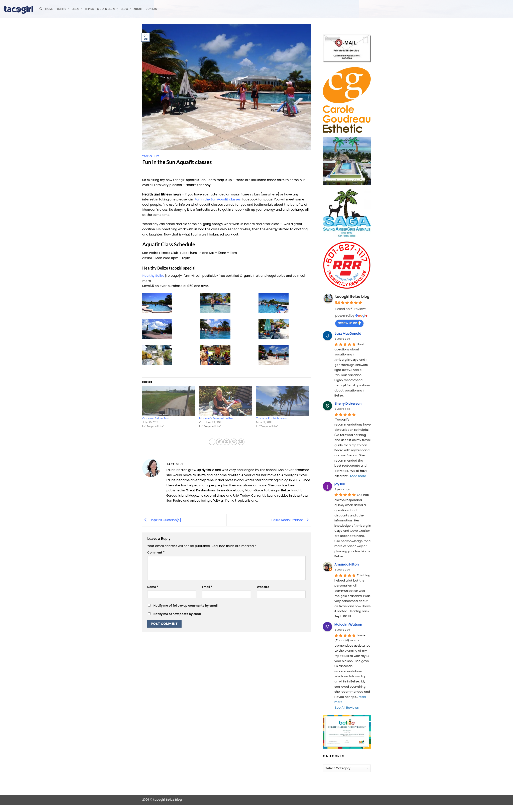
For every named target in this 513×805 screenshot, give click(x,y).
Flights (61, 9)
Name (152, 587)
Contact (152, 9)
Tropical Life (150, 156)
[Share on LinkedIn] (241, 442)
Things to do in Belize (100, 9)
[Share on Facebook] (212, 442)
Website (263, 587)
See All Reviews (347, 707)
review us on (347, 323)
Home (49, 9)
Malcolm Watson (348, 624)
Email (207, 587)
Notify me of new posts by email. (177, 614)
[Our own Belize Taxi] (168, 401)
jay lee (339, 484)
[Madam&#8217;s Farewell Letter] (225, 401)
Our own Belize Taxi (155, 418)
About (137, 9)
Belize (75, 9)
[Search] (40, 9)
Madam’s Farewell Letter (216, 418)
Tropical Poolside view (271, 418)
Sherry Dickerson (348, 403)
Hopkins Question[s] (165, 520)
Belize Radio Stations (287, 520)
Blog (124, 9)
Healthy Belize (153, 275)
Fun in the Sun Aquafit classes (218, 199)
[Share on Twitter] (219, 442)
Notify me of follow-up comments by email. (185, 606)
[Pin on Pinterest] (233, 442)
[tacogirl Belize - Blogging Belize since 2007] (18, 9)
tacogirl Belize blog (352, 296)
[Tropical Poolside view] (282, 401)
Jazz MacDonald (347, 333)
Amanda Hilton (346, 564)
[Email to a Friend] (226, 442)
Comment (156, 552)
